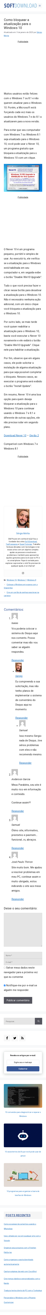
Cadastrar (23, 1069)
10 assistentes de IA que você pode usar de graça (23, 1154)
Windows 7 (22, 580)
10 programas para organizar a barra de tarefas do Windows (23, 1193)
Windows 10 (12, 580)
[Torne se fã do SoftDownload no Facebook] (7, 1038)
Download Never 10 (15, 435)
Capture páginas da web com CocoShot (20, 1271)
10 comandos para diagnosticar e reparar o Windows (23, 1114)
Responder (18, 660)
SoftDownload (31, 542)
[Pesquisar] (38, 1021)
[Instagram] (23, 573)
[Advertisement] (23, 67)
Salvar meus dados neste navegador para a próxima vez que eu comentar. (21, 972)
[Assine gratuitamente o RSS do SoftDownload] (22, 1038)
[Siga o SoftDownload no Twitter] (15, 1038)
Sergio (19, 676)
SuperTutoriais (26, 544)
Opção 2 (34, 435)
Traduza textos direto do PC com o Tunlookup (23, 1291)
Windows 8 (31, 580)
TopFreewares (12, 544)
